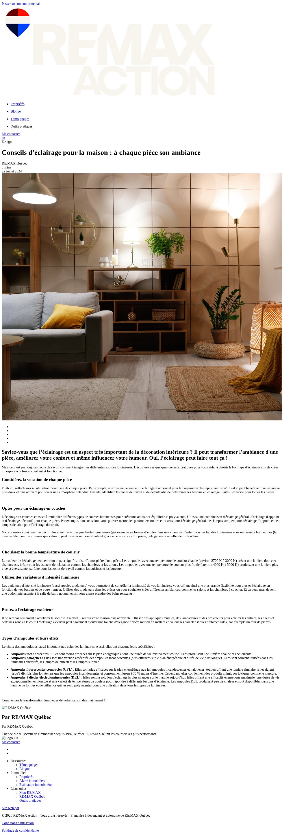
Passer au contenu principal (21, 4)
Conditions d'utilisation (18, 823)
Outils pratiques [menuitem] (21, 126)
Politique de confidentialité (20, 830)
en (3, 138)
